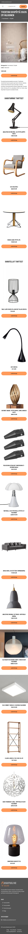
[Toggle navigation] (2, 6)
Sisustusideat (6, 905)
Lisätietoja (14, 75)
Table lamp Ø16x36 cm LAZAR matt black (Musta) (14, 309)
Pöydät (11, 18)
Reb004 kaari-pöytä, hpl (14, 240)
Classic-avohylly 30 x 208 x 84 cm (14, 758)
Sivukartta (19, 931)
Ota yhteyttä (13, 930)
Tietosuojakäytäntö (11, 931)
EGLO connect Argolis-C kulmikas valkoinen (14, 705)
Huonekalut (5, 18)
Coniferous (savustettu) (14, 861)
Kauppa (23, 6)
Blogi (4, 911)
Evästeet (19, 930)
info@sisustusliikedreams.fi (6, 1)
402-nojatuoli (14, 187)
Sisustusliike (6, 902)
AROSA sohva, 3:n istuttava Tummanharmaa (14, 571)
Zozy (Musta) (14, 367)
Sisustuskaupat (7, 908)
